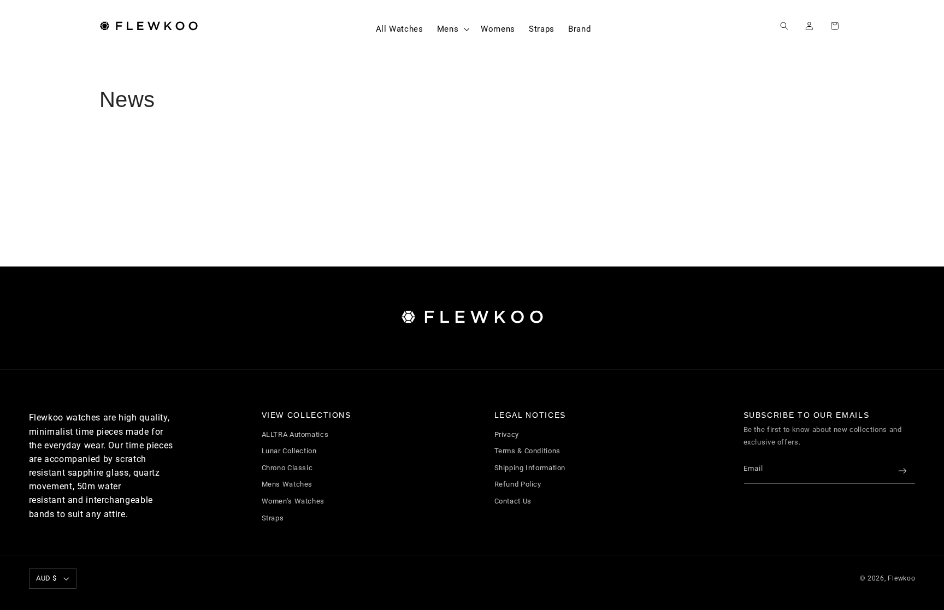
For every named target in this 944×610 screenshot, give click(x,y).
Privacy (506, 434)
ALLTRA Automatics (295, 434)
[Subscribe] (901, 471)
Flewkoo (901, 578)
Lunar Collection (289, 451)
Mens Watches (287, 484)
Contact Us (513, 501)
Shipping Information (530, 468)
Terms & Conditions (527, 451)
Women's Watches (293, 501)
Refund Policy (517, 484)
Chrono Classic (287, 468)
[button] (452, 29)
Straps (273, 518)
